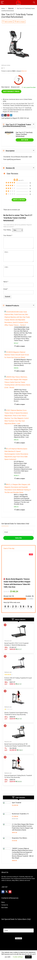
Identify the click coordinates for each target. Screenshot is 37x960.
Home (3, 8)
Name (5, 282)
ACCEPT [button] (28, 957)
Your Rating (7, 230)
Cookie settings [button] (18, 957)
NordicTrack (15, 818)
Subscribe (18, 538)
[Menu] (2, 2)
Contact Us (4, 905)
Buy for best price (11, 91)
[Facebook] (2, 891)
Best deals (4, 907)
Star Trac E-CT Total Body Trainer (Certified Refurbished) (24, 134)
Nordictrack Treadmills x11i (20, 814)
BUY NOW (24, 140)
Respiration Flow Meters (19, 838)
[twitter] (6, 891)
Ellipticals (10, 8)
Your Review (7, 235)
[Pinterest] (9, 891)
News (3, 902)
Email (5, 289)
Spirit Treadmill (16, 802)
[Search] (34, 2)
